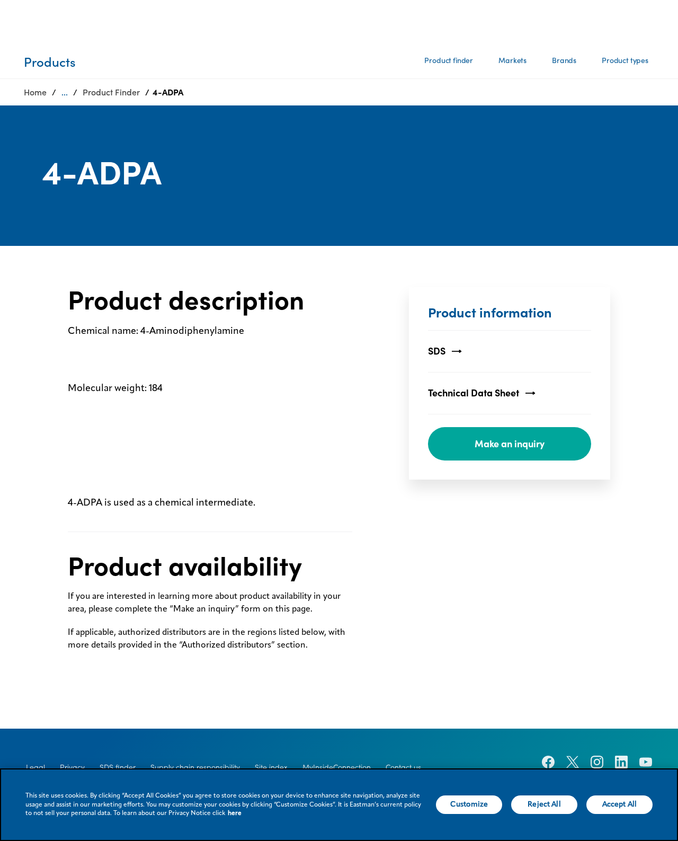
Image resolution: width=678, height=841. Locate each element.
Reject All (544, 804)
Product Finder (111, 92)
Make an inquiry (510, 444)
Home (35, 92)
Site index (271, 767)
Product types (625, 60)
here (235, 813)
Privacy (72, 767)
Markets (512, 60)
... (64, 92)
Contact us (403, 767)
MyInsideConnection (336, 767)
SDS (436, 351)
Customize (469, 804)
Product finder (448, 60)
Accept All (619, 804)
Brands (564, 60)
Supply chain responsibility (195, 767)
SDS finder (118, 767)
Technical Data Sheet (473, 393)
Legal (35, 767)
